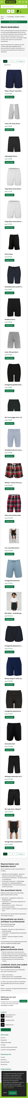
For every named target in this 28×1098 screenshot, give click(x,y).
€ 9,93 (8, 420)
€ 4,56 (8, 126)
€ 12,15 (9, 616)
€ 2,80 (8, 93)
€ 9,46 (8, 322)
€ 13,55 (9, 779)
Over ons (3, 1037)
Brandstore (4, 1059)
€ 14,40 (9, 844)
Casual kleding (10, 16)
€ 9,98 (8, 452)
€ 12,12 (9, 583)
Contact (3, 1057)
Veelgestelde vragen (6, 1042)
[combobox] (14, 6)
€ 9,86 (8, 387)
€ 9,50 (8, 355)
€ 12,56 (9, 681)
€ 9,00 (8, 289)
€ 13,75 (9, 812)
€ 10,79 (9, 550)
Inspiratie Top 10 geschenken (8, 1049)
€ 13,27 (9, 714)
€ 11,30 (9, 518)
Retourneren (4, 1064)
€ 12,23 (9, 648)
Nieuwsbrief (4, 1040)
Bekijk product (9, 97)
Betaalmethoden (5, 1062)
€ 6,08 (8, 159)
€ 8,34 (8, 257)
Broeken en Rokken (19, 16)
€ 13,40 (9, 746)
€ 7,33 (8, 191)
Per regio (3, 1045)
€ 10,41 (9, 485)
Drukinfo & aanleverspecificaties (9, 1047)
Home (2, 16)
